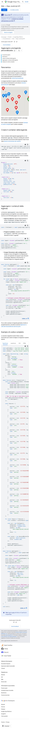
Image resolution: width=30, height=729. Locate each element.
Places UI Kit (7, 15)
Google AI (3, 713)
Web (2, 6)
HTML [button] (24, 343)
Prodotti (9, 37)
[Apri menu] (2, 2)
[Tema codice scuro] (25, 144)
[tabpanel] (15, 480)
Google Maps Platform (18, 37)
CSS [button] (19, 343)
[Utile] (14, 42)
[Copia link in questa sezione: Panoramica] (11, 67)
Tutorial (3, 668)
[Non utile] (17, 42)
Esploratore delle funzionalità (8, 666)
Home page (3, 37)
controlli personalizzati (17, 78)
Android (3, 674)
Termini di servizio (5, 695)
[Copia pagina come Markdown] (19, 50)
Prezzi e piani (4, 688)
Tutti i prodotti (4, 716)
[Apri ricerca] (23, 2)
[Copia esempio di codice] (28, 144)
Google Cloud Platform (6, 711)
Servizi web (3, 681)
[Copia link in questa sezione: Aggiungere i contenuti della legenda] (9, 209)
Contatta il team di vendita (7, 690)
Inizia (4, 10)
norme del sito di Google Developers (9, 636)
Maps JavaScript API (13, 6)
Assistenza (3, 692)
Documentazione (6, 38)
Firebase (3, 709)
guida (13, 612)
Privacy (7, 722)
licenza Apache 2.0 (9, 635)
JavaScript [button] (13, 343)
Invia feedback (6, 44)
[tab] (5, 343)
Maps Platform (17, 2)
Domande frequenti (5, 663)
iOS (2, 677)
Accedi (26, 1)
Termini (3, 722)
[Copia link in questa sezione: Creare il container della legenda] (2, 132)
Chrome (3, 706)
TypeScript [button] (5, 343)
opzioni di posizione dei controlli (12, 141)
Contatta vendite (14, 10)
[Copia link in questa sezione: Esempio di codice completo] (25, 332)
